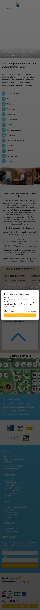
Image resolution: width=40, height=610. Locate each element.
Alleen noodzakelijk (10, 311)
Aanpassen (32, 311)
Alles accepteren (20, 315)
